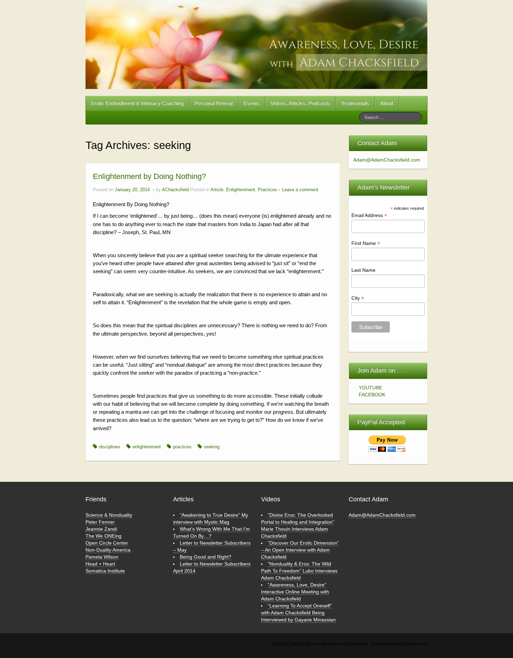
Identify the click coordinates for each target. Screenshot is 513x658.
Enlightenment (240, 189)
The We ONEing (103, 536)
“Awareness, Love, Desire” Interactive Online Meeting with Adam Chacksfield (295, 591)
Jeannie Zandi (101, 529)
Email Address (369, 215)
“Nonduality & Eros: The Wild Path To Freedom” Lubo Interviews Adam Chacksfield (299, 571)
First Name (365, 243)
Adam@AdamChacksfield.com (384, 160)
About (386, 103)
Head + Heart (100, 564)
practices (182, 446)
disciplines (109, 446)
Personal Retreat (213, 103)
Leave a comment (300, 189)
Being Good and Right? (205, 557)
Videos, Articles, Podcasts (300, 103)
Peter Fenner (100, 522)
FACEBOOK (372, 394)
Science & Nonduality (109, 515)
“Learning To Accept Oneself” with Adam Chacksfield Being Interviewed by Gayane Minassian (298, 612)
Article (216, 189)
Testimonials (355, 103)
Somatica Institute (105, 571)
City (357, 298)
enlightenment (147, 446)
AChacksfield (175, 189)
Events (252, 103)
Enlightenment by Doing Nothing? (149, 176)
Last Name (363, 270)
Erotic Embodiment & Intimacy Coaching (137, 103)
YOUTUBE (370, 387)
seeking (212, 446)
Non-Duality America (108, 550)
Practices (267, 189)
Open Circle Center (107, 543)
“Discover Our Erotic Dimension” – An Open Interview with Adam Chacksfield (300, 550)
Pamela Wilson (102, 557)
